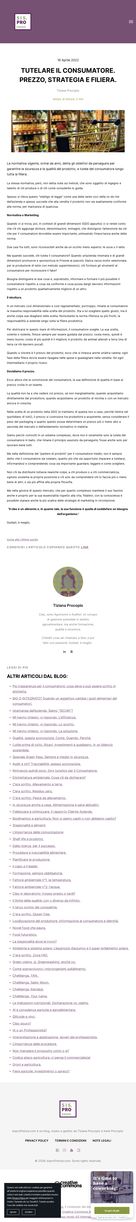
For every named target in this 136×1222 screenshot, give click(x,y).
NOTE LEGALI (102, 1140)
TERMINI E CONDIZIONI (70, 1140)
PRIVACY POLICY (36, 1140)
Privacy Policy (18, 1198)
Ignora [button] (13, 1212)
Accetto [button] (28, 1212)
